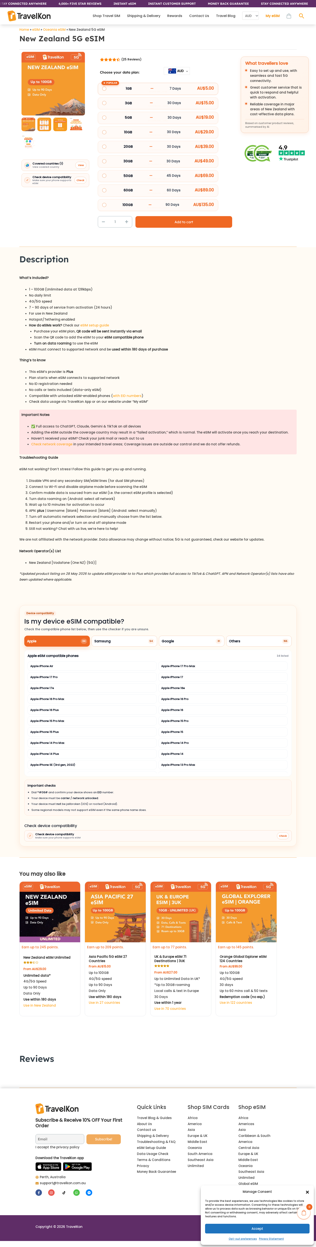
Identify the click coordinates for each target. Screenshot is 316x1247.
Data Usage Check (152, 1154)
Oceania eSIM (54, 29)
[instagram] (54, 1192)
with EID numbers (127, 396)
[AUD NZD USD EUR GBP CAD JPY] (250, 16)
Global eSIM (248, 1183)
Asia (191, 1129)
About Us (144, 1124)
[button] (307, 1192)
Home (24, 29)
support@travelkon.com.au (63, 1183)
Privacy (143, 1166)
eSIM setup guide (94, 325)
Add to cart (184, 222)
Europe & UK (197, 1135)
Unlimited (196, 1166)
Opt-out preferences (243, 1239)
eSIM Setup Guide (151, 1148)
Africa (193, 1118)
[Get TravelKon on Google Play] (77, 1166)
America (195, 1124)
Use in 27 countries (104, 1002)
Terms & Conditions (153, 1160)
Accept (257, 1228)
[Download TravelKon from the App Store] (48, 1166)
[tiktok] (66, 1192)
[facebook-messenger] (89, 1192)
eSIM (36, 29)
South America (200, 1154)
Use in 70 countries (170, 1008)
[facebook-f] (41, 1192)
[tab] (57, 641)
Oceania (195, 1148)
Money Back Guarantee (156, 1171)
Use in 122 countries (236, 1002)
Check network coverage (52, 444)
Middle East (197, 1141)
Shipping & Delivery (153, 1135)
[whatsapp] (79, 1192)
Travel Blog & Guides (154, 1118)
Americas (246, 1124)
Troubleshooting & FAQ (156, 1141)
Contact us (146, 1129)
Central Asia (248, 1148)
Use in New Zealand (39, 1005)
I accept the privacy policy (57, 1147)
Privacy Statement (271, 1239)
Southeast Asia (200, 1160)
